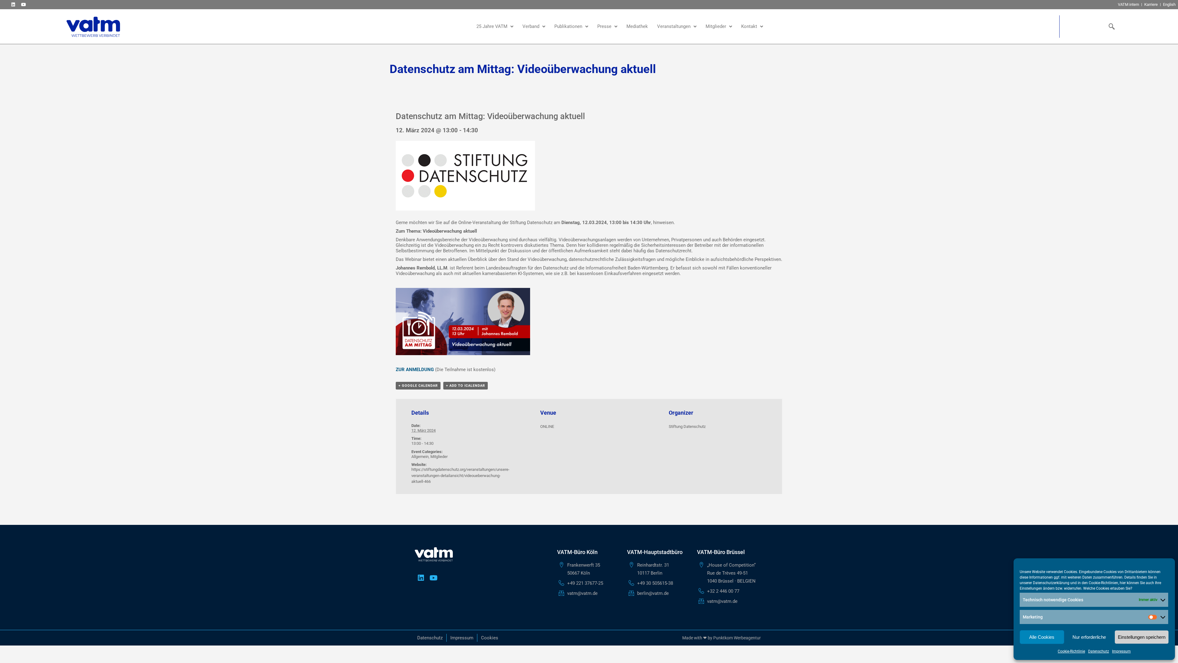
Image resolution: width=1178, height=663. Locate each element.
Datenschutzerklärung (1051, 583)
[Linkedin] (13, 4)
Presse (604, 26)
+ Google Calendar (418, 386)
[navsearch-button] (1110, 26)
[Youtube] (23, 4)
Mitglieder (716, 26)
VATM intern (1128, 4)
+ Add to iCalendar (465, 386)
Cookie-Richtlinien (1103, 583)
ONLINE (547, 426)
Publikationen (568, 26)
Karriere (1151, 4)
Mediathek (637, 26)
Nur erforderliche (1089, 637)
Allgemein (420, 456)
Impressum (1121, 651)
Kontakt (749, 26)
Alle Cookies (1041, 637)
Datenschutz (1098, 651)
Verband (530, 26)
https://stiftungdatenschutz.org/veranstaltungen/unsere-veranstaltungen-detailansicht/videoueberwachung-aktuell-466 (460, 475)
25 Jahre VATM (491, 26)
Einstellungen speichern (1141, 637)
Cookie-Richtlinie (1071, 651)
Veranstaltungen (674, 26)
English (1169, 4)
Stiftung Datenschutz (687, 426)
